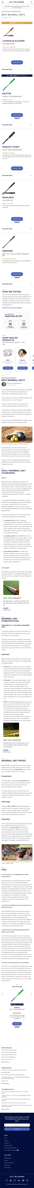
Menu (3, 2)
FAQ (5, 1138)
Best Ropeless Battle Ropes (9, 1054)
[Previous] (2, 994)
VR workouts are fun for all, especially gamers (13, 1074)
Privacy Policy (8, 1145)
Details (19, 7)
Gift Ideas (7, 1165)
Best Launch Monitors (7, 1059)
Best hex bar (5, 1080)
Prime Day (7, 1167)
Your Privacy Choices (10, 1150)
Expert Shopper (8, 1162)
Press (5, 1160)
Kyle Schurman (17, 383)
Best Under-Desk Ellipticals (8, 1057)
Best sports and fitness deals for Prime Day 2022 (14, 1070)
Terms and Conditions (10, 1147)
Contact (6, 1143)
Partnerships (7, 1158)
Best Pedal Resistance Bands (9, 1050)
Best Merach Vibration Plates (9, 1052)
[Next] (31, 994)
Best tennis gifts (6, 1072)
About (6, 1140)
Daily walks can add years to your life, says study (14, 1102)
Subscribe (17, 1129)
